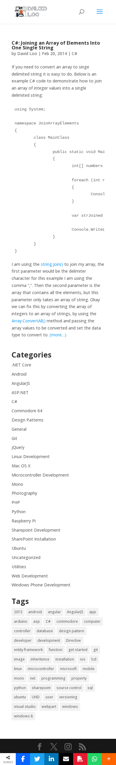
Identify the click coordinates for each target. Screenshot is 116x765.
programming (53, 678)
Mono (17, 484)
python (20, 687)
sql (90, 687)
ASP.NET (20, 392)
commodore (67, 621)
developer (23, 640)
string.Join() (52, 264)
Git (14, 438)
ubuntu (20, 697)
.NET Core (21, 365)
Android (19, 374)
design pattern (71, 630)
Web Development (30, 576)
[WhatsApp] (94, 759)
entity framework (28, 649)
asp (36, 621)
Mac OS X (21, 466)
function (55, 649)
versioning (68, 697)
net (32, 678)
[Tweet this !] (37, 759)
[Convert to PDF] (80, 759)
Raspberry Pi (24, 521)
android (35, 611)
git (95, 649)
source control (69, 687)
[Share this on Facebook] (23, 759)
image (19, 659)
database (45, 630)
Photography (24, 493)
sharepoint (41, 687)
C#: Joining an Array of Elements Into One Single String (56, 45)
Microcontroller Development (40, 475)
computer (92, 621)
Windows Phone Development (41, 585)
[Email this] (66, 759)
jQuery (18, 447)
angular (54, 611)
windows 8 (23, 716)
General (19, 429)
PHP (16, 502)
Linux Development (31, 456)
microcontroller (41, 668)
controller (22, 630)
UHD (36, 697)
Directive (73, 640)
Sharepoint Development (36, 530)
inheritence (40, 659)
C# (74, 53)
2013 (18, 611)
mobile (89, 668)
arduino (20, 621)
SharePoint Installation (34, 539)
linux (18, 668)
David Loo (27, 53)
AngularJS (21, 383)
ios (82, 659)
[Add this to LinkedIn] (51, 759)
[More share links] (109, 759)
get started (77, 649)
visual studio (25, 706)
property (79, 678)
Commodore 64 (27, 410)
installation (64, 659)
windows (70, 706)
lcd (93, 659)
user (49, 697)
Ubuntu (19, 548)
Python (19, 511)
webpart (49, 706)
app (92, 611)
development (48, 640)
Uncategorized (26, 557)
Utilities (19, 566)
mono (19, 678)
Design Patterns (27, 420)
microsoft (68, 668)
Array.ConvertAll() (29, 321)
